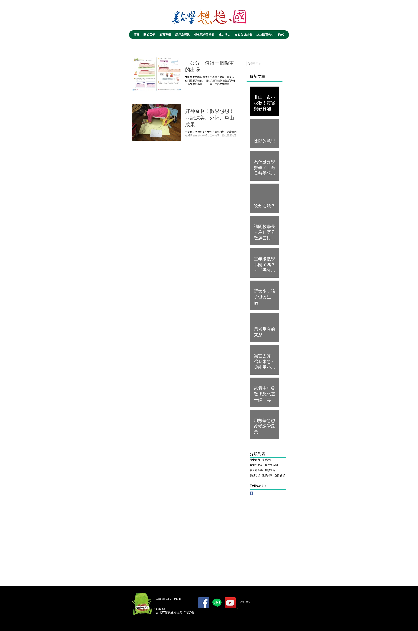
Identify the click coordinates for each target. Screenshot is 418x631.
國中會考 (255, 459)
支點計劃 (267, 459)
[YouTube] (230, 602)
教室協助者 (256, 465)
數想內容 (270, 470)
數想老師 (255, 475)
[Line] (216, 602)
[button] (149, 34)
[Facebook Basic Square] (251, 493)
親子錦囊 (267, 475)
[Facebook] (203, 602)
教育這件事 (256, 470)
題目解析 (279, 475)
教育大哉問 (271, 465)
